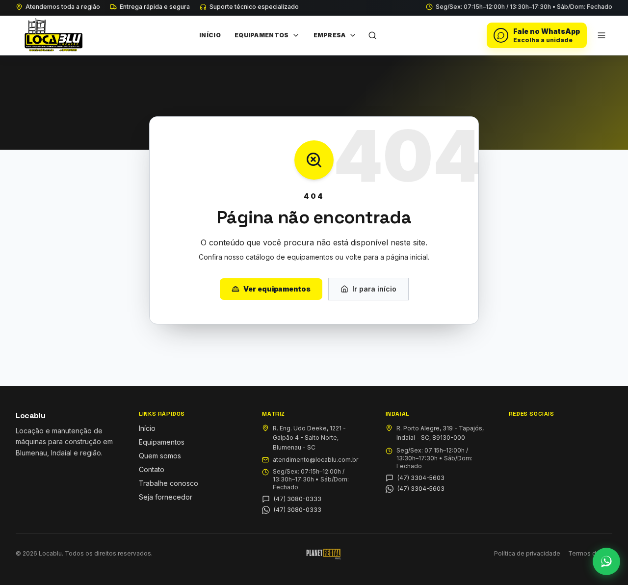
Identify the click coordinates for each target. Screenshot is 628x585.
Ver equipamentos (277, 289)
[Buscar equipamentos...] (372, 35)
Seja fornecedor (165, 497)
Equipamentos (262, 35)
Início (210, 35)
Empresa (330, 35)
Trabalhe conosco (168, 483)
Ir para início (374, 289)
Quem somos (160, 456)
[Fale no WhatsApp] (606, 561)
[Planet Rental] (323, 553)
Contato (151, 469)
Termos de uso (590, 553)
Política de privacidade (527, 553)
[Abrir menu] (601, 35)
